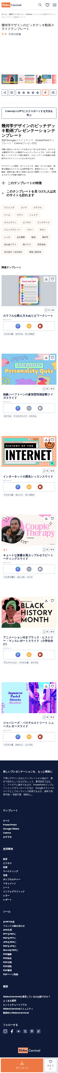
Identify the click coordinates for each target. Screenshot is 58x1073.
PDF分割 (7, 962)
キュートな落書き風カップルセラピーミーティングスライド (28, 557)
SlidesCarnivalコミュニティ (18, 1008)
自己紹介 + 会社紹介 (13, 251)
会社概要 (21, 237)
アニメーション (10, 662)
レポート (7, 899)
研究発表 (42, 244)
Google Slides (11, 828)
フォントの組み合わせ (14, 925)
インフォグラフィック (14, 891)
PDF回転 (7, 966)
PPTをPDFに (9, 933)
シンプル (29, 744)
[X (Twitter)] (25, 1031)
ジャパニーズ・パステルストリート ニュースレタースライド (28, 724)
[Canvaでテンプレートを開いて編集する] (17, 326)
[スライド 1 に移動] (9, 79)
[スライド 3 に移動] (43, 79)
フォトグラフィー (12, 229)
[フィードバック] (12, 92)
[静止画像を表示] (53, 92)
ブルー (30, 229)
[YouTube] (18, 1031)
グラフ (20, 214)
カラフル (38, 207)
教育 (5, 859)
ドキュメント (9, 883)
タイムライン (10, 222)
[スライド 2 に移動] (26, 79)
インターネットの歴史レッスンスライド (28, 476)
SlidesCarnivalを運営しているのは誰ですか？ (26, 996)
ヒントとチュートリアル (15, 1004)
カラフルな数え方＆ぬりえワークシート (28, 316)
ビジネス (27, 222)
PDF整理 (7, 970)
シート (6, 887)
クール (7, 214)
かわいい (19, 744)
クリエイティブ (20, 416)
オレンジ (19, 494)
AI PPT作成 (8, 921)
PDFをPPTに (9, 938)
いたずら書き (9, 577)
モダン (43, 229)
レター (6, 895)
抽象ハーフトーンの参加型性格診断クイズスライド (28, 396)
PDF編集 (7, 954)
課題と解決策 (35, 251)
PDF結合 (7, 958)
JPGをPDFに (9, 942)
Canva (29, 14)
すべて (6, 820)
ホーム (4, 14)
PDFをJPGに (9, 946)
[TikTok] (38, 1031)
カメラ (24, 207)
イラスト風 (8, 334)
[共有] (5, 92)
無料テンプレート (16, 14)
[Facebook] (12, 1031)
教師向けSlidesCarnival (16, 1012)
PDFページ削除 (10, 974)
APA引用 (7, 929)
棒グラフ (27, 244)
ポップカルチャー (11, 879)
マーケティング (10, 871)
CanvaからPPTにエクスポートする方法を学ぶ (29, 113)
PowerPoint (10, 824)
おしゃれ (21, 577)
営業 (5, 875)
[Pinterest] (32, 1031)
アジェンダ (9, 207)
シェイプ (34, 214)
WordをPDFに (10, 950)
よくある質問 (9, 1000)
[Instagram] (5, 1031)
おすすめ (7, 836)
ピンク (30, 577)
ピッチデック (44, 222)
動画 (34, 237)
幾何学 (45, 237)
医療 (5, 867)
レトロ (7, 237)
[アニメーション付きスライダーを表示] (45, 92)
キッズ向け (29, 334)
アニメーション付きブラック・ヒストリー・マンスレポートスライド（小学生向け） (28, 640)
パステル (32, 416)
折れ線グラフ (10, 244)
